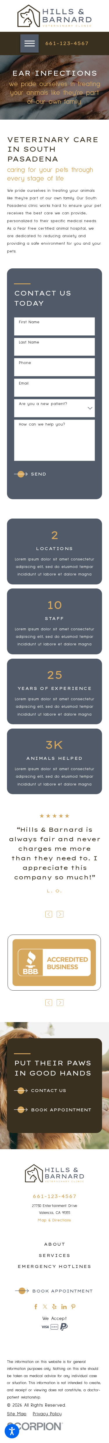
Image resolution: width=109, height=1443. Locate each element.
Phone (25, 363)
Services (55, 1255)
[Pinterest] (73, 1306)
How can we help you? (42, 424)
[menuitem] (54, 1244)
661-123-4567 (67, 43)
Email (23, 383)
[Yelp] (54, 1306)
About (54, 1244)
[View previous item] (48, 914)
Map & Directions (54, 1220)
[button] (12, 1431)
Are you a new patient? (43, 404)
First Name (29, 322)
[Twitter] (45, 1306)
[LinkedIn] (64, 1306)
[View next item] (60, 914)
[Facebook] (35, 1306)
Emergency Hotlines (54, 1266)
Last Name (29, 342)
